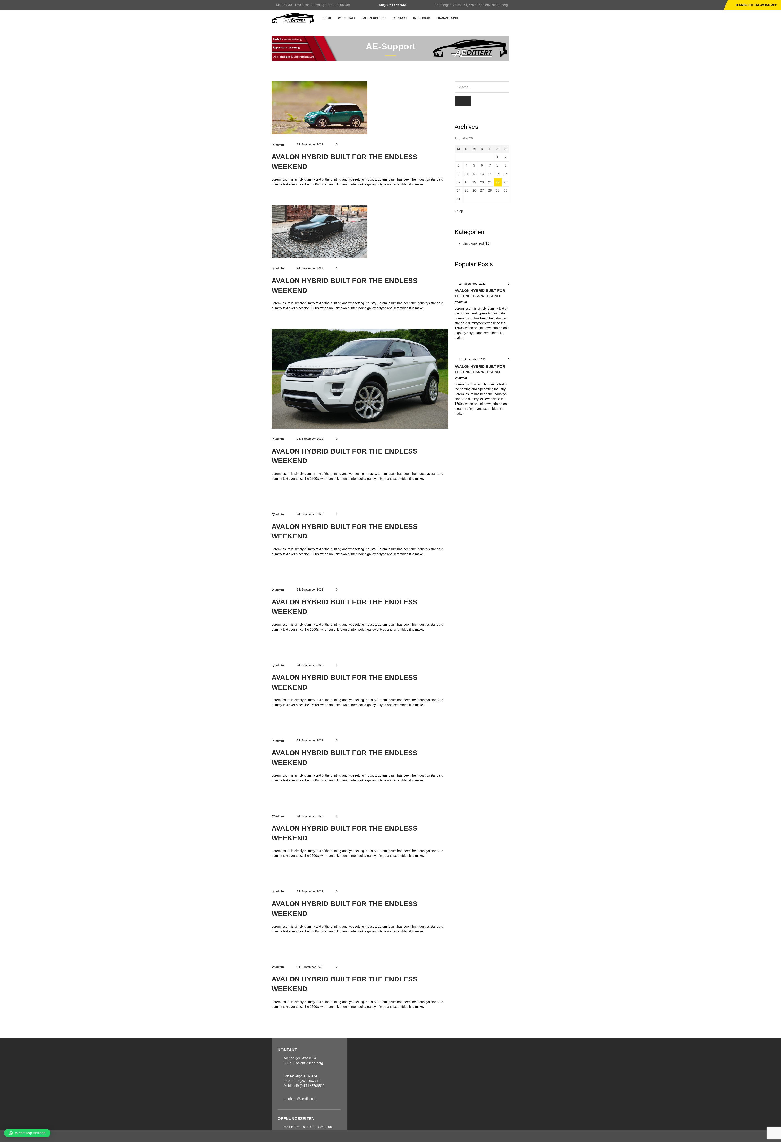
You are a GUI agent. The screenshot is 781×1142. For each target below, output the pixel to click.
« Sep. (459, 211)
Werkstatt (347, 18)
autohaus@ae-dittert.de (300, 1099)
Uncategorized (473, 243)
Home (327, 18)
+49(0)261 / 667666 (392, 5)
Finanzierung (447, 18)
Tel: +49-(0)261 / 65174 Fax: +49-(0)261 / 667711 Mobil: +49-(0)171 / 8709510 (304, 1081)
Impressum (421, 18)
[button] (27, 1133)
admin (279, 144)
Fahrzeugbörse (374, 18)
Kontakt (400, 18)
